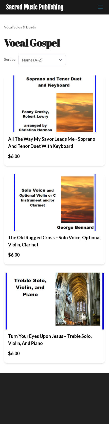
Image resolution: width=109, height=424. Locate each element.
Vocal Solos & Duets (20, 27)
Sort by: (10, 59)
